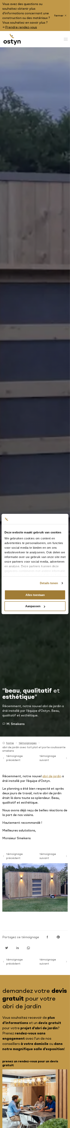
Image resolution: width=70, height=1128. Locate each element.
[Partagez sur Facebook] (47, 937)
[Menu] (66, 39)
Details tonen (49, 583)
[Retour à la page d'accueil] (12, 39)
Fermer (58, 15)
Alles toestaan (35, 595)
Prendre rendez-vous (21, 27)
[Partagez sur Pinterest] (58, 937)
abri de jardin (51, 776)
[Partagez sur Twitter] (6, 948)
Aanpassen (32, 606)
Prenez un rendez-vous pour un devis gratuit (30, 1063)
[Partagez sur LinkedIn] (17, 948)
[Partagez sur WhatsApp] (28, 948)
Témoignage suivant (47, 758)
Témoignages (28, 743)
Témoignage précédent (14, 758)
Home (10, 743)
